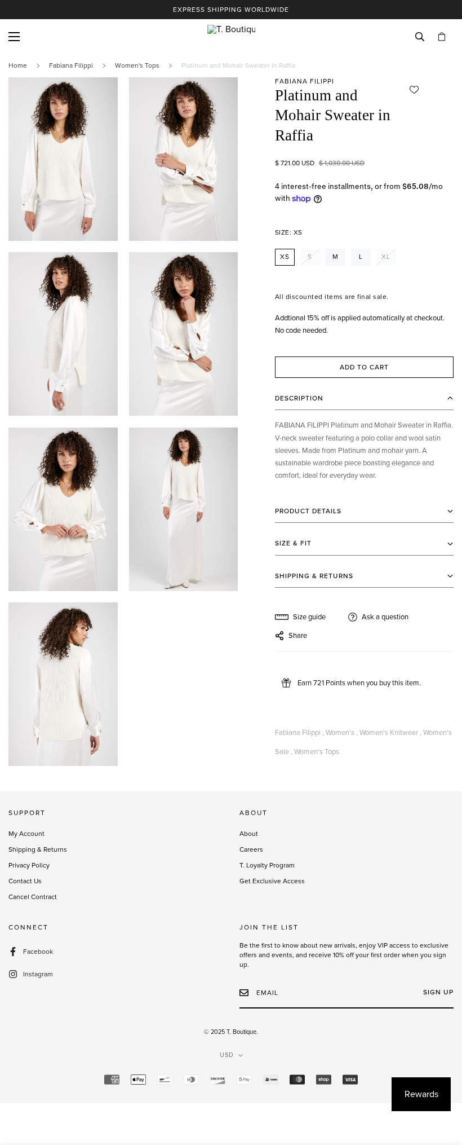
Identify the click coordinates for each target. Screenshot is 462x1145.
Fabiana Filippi (71, 65)
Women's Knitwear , (390, 732)
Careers (251, 849)
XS (285, 257)
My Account (26, 834)
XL (385, 257)
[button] (442, 37)
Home (17, 65)
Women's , (342, 732)
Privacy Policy (29, 865)
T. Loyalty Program (267, 865)
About (248, 834)
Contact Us (25, 881)
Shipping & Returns (37, 849)
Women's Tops (137, 65)
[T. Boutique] (231, 36)
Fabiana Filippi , (299, 732)
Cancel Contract (32, 897)
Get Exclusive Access (272, 881)
